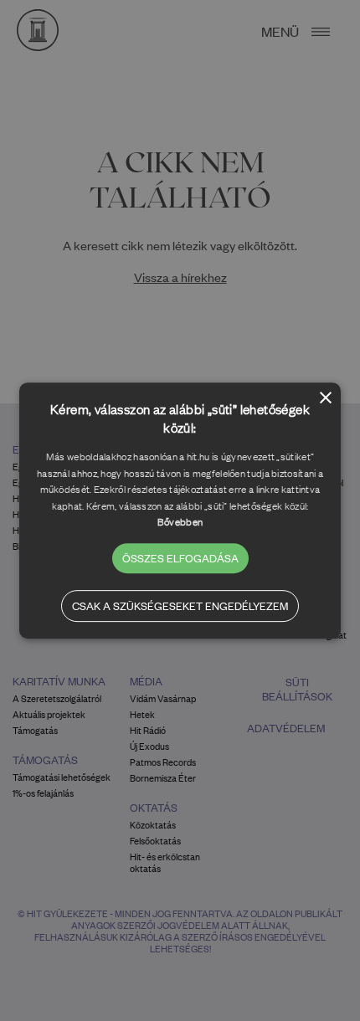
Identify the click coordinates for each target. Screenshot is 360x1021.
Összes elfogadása (180, 558)
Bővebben (180, 521)
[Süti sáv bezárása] (325, 399)
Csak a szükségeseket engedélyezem (180, 605)
